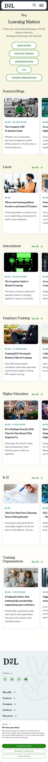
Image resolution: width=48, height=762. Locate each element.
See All (35, 167)
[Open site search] (34, 5)
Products (7, 698)
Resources (8, 716)
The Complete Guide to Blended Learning (16, 284)
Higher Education (24, 62)
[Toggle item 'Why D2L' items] (14, 692)
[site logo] (9, 5)
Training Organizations (24, 78)
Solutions (7, 710)
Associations (24, 46)
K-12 (24, 70)
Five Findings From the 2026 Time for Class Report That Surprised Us (19, 433)
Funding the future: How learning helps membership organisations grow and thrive (19, 601)
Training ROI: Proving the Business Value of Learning (18, 356)
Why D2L (7, 692)
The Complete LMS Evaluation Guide (14, 129)
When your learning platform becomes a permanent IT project (21, 204)
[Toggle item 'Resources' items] (16, 715)
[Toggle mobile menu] (41, 5)
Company (7, 704)
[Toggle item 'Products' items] (14, 698)
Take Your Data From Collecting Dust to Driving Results (21, 515)
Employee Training (24, 54)
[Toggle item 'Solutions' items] (15, 710)
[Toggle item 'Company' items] (15, 704)
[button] (6, 724)
